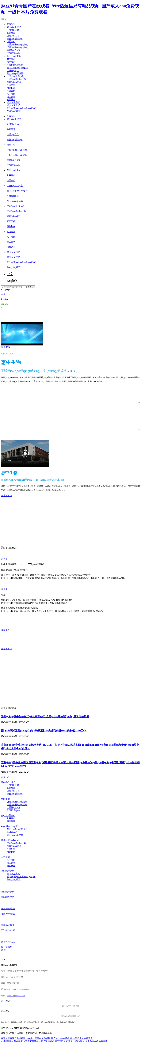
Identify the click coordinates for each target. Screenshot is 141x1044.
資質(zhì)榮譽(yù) (15, 38)
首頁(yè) (10, 24)
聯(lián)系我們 (13, 102)
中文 (10, 274)
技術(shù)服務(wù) (15, 76)
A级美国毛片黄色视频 (12, 1041)
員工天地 (11, 96)
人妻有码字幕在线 (32, 1041)
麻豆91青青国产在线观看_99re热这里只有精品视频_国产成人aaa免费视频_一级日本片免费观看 (47, 1038)
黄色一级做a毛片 (76, 1041)
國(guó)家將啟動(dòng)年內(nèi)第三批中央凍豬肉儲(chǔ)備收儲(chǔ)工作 (43, 730)
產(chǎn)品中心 (14, 56)
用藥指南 (11, 88)
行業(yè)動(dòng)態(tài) (17, 47)
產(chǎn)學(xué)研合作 (17, 67)
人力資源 (11, 91)
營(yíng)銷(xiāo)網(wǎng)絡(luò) (21, 108)
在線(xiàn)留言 (14, 111)
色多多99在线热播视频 (96, 1041)
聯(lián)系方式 (13, 105)
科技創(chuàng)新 (15, 65)
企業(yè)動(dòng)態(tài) (17, 44)
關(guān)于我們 (14, 27)
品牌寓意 (11, 33)
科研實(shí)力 (13, 70)
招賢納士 (11, 99)
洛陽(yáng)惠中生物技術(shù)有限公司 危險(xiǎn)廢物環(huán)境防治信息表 (45, 716)
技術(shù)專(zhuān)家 (16, 79)
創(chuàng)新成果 (15, 73)
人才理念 (11, 94)
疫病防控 (11, 85)
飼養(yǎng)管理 (14, 82)
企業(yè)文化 (13, 36)
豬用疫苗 (11, 62)
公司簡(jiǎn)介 (13, 30)
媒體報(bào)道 (13, 50)
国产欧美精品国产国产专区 (54, 1041)
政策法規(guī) (13, 53)
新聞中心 (11, 41)
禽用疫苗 (11, 59)
